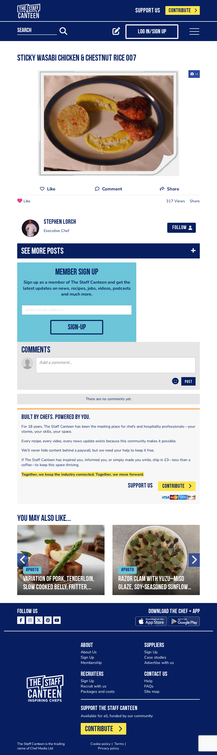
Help (148, 680)
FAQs (148, 686)
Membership (91, 662)
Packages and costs (98, 691)
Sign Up (87, 657)
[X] (39, 620)
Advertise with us (159, 662)
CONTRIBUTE (180, 11)
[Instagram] (30, 620)
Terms (119, 743)
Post (188, 382)
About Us (89, 652)
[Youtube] (57, 620)
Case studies (155, 657)
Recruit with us (93, 686)
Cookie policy (101, 743)
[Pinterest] (48, 620)
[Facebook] (21, 620)
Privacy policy (108, 748)
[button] (108, 252)
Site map (151, 691)
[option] (108, 123)
